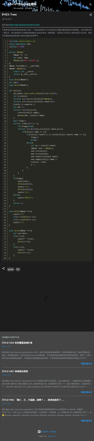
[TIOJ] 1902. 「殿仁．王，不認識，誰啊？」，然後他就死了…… (33, 400)
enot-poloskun (52, 436)
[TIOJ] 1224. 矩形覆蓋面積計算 (17, 342)
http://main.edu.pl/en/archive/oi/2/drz (25, 25)
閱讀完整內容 (86, 364)
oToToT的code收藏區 (22, 4)
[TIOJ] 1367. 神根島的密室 (15, 371)
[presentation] (33, 355)
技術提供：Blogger (48, 432)
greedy (10, 269)
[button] (90, 15)
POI (18, 269)
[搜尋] (90, 5)
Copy (85, 40)
